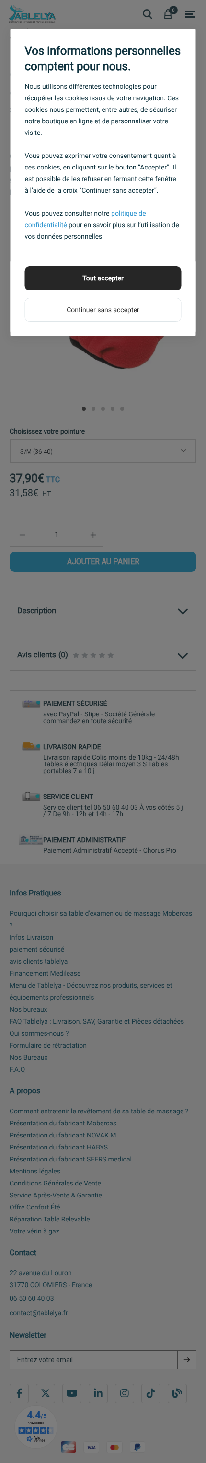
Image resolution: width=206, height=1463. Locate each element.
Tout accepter (103, 278)
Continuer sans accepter (103, 310)
